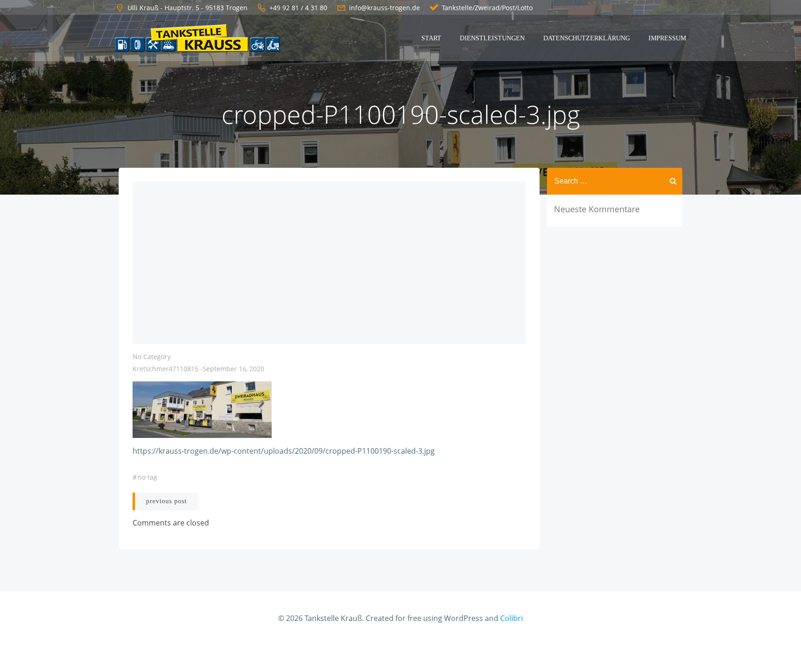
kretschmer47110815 (165, 368)
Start (431, 38)
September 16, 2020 (233, 368)
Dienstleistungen (492, 38)
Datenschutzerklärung (586, 38)
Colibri (511, 618)
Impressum (667, 38)
